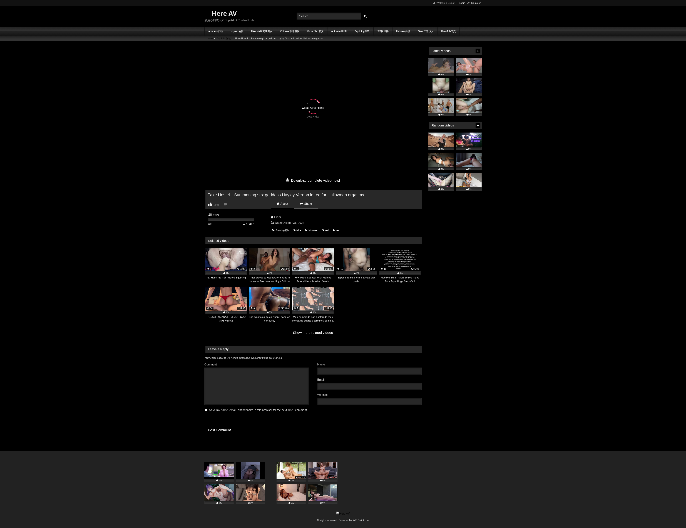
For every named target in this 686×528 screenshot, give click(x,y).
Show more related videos (313, 333)
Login (462, 2)
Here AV (223, 13)
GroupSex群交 (315, 31)
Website (322, 394)
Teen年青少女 (426, 31)
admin (286, 217)
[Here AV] (343, 514)
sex (337, 230)
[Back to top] (675, 517)
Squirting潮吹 (362, 31)
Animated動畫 (339, 31)
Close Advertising (313, 107)
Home (210, 38)
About (284, 203)
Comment (210, 364)
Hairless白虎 (403, 31)
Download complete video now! (315, 180)
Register (476, 2)
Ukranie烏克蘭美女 (261, 31)
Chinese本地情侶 (289, 31)
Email (321, 379)
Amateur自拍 (215, 31)
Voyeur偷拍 (237, 31)
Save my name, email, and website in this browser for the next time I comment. (258, 410)
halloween (313, 230)
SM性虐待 (383, 31)
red (327, 230)
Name (322, 364)
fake (298, 230)
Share (308, 203)
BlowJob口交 (448, 31)
